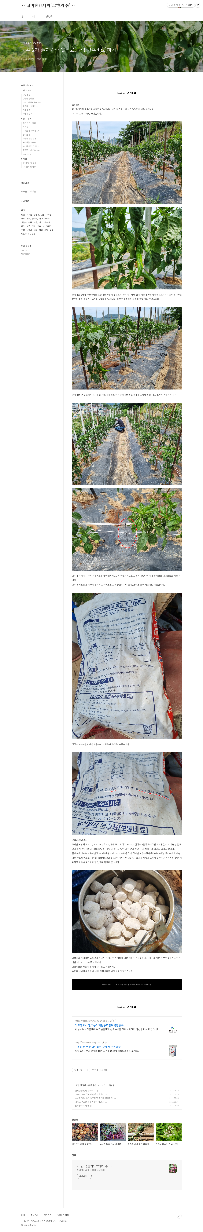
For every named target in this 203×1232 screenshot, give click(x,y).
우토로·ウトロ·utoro (31, 150)
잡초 (23, 218)
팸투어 (47, 222)
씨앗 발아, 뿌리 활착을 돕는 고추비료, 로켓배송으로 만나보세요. (107, 1050)
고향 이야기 (80, 1085)
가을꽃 (24, 222)
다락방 (24, 158)
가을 (35, 222)
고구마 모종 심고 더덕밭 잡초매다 (89, 1094)
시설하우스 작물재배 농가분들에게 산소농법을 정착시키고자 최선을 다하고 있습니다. (117, 1029)
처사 (23, 1215)
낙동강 (24, 234)
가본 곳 (26, 126)
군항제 (36, 214)
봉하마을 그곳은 (29, 142)
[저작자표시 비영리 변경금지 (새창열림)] (104, 1070)
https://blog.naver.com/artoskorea (93, 1021)
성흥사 (29, 230)
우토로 (47, 218)
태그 (34, 16)
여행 (28, 226)
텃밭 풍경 (92, 1085)
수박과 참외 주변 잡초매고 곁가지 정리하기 (94, 1098)
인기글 (33, 191)
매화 (35, 230)
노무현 (29, 214)
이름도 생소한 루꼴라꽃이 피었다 (89, 1101)
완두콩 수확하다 (82, 1105)
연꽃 (23, 230)
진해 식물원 (27, 114)
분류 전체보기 (27, 85)
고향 (34, 226)
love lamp (27, 154)
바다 (41, 218)
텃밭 (42, 214)
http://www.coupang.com (88, 1042)
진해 (41, 230)
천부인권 (47, 1215)
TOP (179, 1216)
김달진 (49, 226)
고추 (39, 226)
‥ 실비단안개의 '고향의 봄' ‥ (48, 6)
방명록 (49, 16)
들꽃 (34, 234)
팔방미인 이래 (63, 1215)
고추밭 (49, 214)
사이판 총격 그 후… (31, 146)
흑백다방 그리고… (30, 106)
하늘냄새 (34, 1215)
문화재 (34, 218)
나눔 (23, 226)
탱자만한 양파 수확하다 (85, 1090)
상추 (28, 218)
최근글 (24, 191)
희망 (46, 230)
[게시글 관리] (84, 1070)
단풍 (30, 222)
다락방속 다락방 (29, 166)
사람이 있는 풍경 (29, 138)
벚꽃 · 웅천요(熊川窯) (32, 102)
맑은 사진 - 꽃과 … (30, 123)
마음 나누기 (26, 118)
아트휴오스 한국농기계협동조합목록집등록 (99, 1025)
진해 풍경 (26, 110)
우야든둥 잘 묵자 (29, 163)
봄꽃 (51, 230)
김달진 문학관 (28, 98)
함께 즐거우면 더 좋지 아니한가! (91, 1170)
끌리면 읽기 (27, 134)
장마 (41, 222)
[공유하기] (80, 1070)
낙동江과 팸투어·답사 (31, 130)
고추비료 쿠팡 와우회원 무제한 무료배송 (98, 1047)
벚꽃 (23, 214)
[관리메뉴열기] (198, 5)
